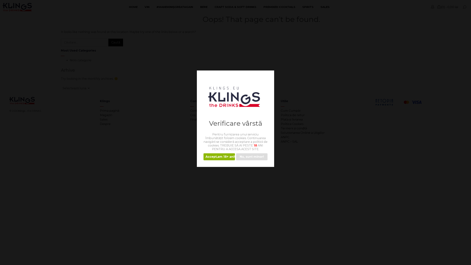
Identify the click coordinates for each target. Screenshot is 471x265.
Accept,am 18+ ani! (220, 156)
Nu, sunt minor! (252, 156)
